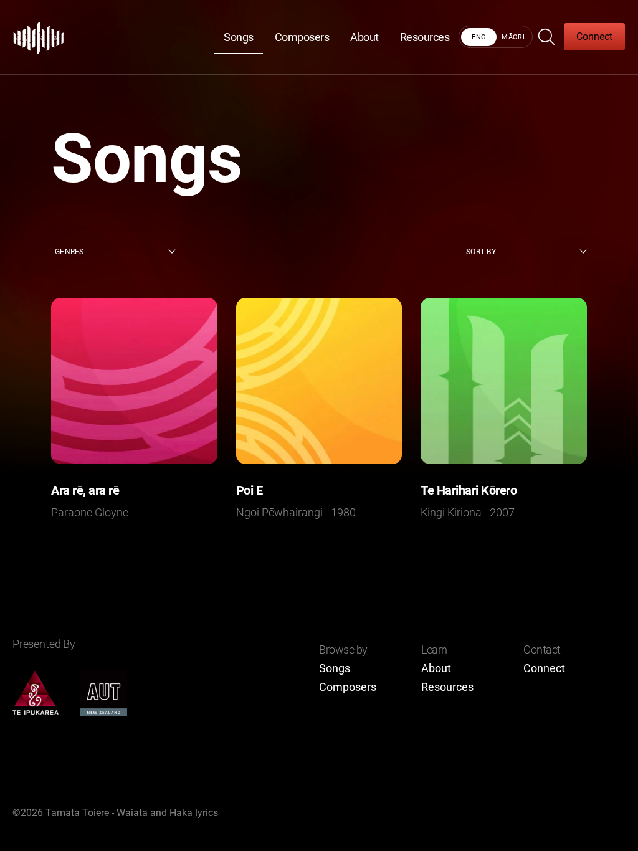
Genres (69, 251)
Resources (425, 37)
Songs (239, 37)
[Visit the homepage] (38, 37)
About (364, 37)
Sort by (481, 251)
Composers (302, 37)
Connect (594, 36)
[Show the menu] (548, 36)
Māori (513, 37)
